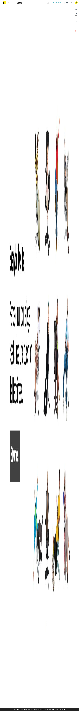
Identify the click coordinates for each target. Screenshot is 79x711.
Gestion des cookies (55, 709)
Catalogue (48, 2)
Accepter (62, 709)
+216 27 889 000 (57, 2)
